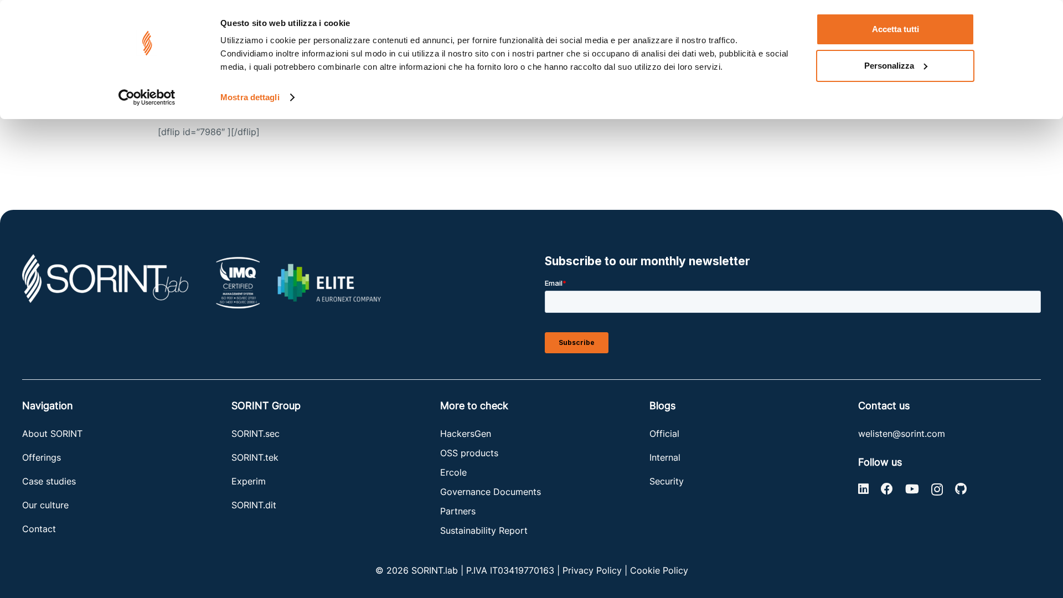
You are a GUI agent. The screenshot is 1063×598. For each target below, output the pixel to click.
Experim (248, 481)
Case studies (49, 481)
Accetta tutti (895, 29)
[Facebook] (887, 489)
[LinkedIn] (863, 489)
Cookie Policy (659, 570)
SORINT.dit (253, 505)
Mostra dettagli (250, 97)
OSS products (469, 452)
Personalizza (889, 65)
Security (666, 481)
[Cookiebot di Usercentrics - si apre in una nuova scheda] (147, 97)
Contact (39, 528)
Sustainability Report (484, 530)
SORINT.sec (256, 433)
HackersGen (465, 433)
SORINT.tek (256, 457)
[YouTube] (912, 489)
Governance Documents (490, 491)
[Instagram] (937, 489)
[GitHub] (961, 489)
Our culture (45, 505)
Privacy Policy (592, 570)
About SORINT (52, 433)
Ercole (453, 472)
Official (664, 433)
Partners (458, 511)
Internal (664, 457)
